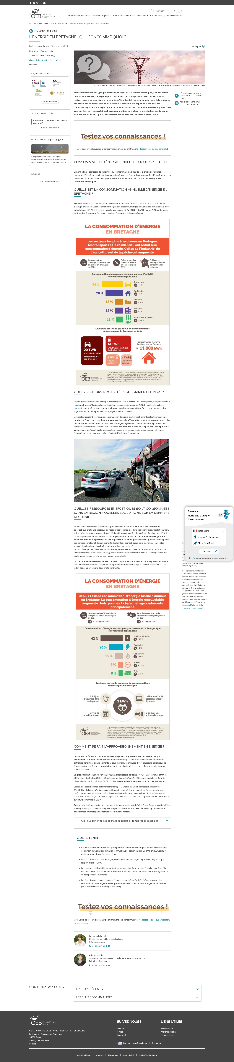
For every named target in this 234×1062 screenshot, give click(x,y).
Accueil (32, 23)
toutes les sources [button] (50, 181)
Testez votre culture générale (153, 148)
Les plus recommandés (94, 997)
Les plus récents (89, 989)
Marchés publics (168, 1031)
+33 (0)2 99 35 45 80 (39, 1040)
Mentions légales (84, 1055)
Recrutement (167, 1028)
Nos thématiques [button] (100, 15)
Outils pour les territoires (123, 15)
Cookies (99, 1055)
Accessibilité (128, 1055)
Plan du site (113, 1055)
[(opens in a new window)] (30, 3)
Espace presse (167, 1035)
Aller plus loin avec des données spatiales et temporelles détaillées (119, 820)
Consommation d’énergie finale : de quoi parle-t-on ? (50, 121)
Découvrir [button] (141, 15)
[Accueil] (43, 13)
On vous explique (59, 23)
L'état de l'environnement (78, 15)
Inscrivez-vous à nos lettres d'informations (143, 1043)
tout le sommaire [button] (50, 128)
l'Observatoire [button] (174, 15)
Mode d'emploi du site (148, 1055)
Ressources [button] (155, 15)
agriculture (80, 408)
